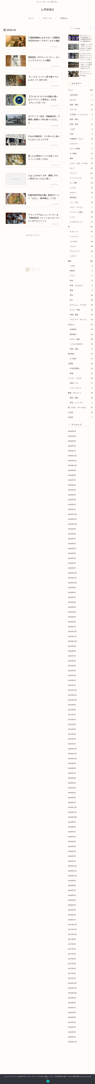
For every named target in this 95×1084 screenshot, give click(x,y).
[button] (90, 28)
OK (48, 1081)
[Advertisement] (32, 250)
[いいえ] (93, 1079)
